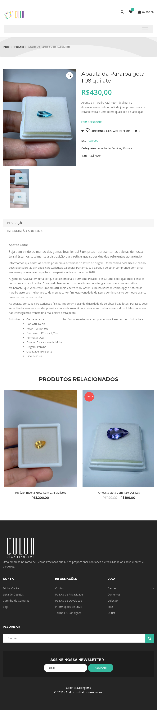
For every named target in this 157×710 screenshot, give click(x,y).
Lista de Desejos (13, 594)
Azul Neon (95, 155)
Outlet (111, 613)
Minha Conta (11, 588)
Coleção (113, 600)
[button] (69, 75)
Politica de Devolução (68, 600)
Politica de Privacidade (69, 594)
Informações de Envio (68, 607)
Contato (60, 588)
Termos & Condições (68, 613)
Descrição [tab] (15, 223)
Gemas (127, 148)
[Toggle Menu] (145, 27)
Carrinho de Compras (16, 600)
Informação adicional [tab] (25, 231)
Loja (5, 607)
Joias (111, 607)
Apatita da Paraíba (109, 148)
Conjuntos (114, 594)
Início (6, 46)
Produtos (18, 46)
